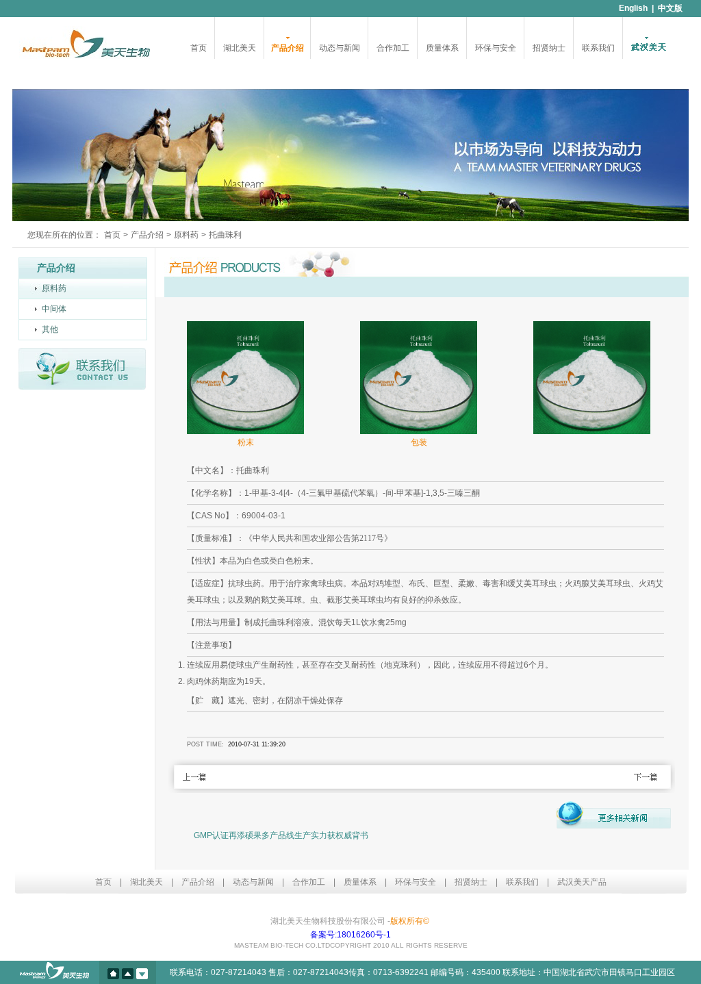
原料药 (186, 235)
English (633, 8)
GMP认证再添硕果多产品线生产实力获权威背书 (281, 835)
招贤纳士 (549, 48)
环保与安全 (495, 48)
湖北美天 (239, 48)
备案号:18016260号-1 (350, 934)
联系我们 (598, 48)
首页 (198, 48)
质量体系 (442, 48)
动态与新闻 (339, 48)
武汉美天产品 (582, 882)
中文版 (670, 8)
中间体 (54, 309)
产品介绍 (287, 48)
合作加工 (393, 48)
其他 (50, 329)
